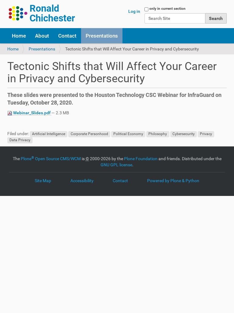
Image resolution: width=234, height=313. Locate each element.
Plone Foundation (141, 158)
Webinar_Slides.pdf (31, 112)
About (42, 36)
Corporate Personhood (89, 134)
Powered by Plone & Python (173, 180)
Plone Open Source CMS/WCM (51, 158)
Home (19, 36)
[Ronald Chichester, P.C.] (42, 13)
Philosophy (157, 134)
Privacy (206, 134)
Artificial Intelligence (48, 134)
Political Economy (128, 134)
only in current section (167, 8)
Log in (134, 11)
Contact (67, 36)
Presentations (102, 36)
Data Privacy (19, 140)
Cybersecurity (183, 134)
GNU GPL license (116, 164)
